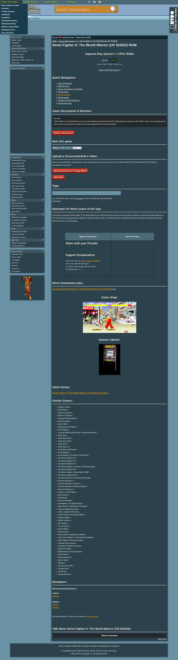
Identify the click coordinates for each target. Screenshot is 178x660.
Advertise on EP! (17, 254)
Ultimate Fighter (64, 518)
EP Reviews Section (18, 183)
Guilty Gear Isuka (65, 438)
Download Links (64, 95)
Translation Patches (9, 21)
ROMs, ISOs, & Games (20, 51)
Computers (5, 18)
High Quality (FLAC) (18, 206)
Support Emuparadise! (19, 243)
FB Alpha (55, 605)
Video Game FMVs (18, 223)
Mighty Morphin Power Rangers (70, 552)
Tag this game (63, 92)
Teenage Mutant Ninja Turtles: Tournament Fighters (78, 433)
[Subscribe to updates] (99, 2)
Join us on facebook (18, 169)
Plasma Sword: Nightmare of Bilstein (72, 535)
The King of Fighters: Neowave (70, 546)
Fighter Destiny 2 (65, 520)
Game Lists (15, 63)
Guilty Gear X (63, 444)
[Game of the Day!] (173, 20)
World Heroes (64, 532)
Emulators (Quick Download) (69, 100)
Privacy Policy (16, 257)
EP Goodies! (16, 271)
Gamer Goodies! (51, 2)
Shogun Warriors (65, 557)
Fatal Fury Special (65, 413)
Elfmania (62, 563)
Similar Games (63, 98)
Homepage (15, 43)
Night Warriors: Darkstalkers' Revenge (73, 506)
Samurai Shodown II (66, 489)
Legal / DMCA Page (110, 651)
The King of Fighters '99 (67, 469)
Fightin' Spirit (63, 560)
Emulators (94, 646)
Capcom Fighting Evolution (69, 509)
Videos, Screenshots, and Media (70, 89)
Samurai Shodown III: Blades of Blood (73, 486)
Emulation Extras (8, 30)
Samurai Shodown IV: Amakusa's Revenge (75, 478)
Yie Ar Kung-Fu (64, 526)
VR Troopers (63, 523)
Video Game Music (18, 57)
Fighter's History (64, 407)
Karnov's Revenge (65, 501)
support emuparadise (91, 261)
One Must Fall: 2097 (66, 566)
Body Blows (63, 498)
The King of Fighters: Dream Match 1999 (74, 472)
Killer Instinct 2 (64, 495)
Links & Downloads (18, 166)
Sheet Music (16, 211)
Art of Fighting (64, 430)
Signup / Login (16, 40)
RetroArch (55, 596)
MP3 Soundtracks (18, 203)
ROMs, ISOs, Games (10, 2)
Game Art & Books (18, 234)
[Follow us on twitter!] (94, 2)
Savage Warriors (65, 574)
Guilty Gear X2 (64, 447)
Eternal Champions (66, 416)
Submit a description (63, 133)
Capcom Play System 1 (67, 41)
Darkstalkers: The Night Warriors (71, 503)
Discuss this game (65, 103)
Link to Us (15, 263)
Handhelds (5, 15)
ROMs (54, 41)
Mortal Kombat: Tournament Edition (72, 515)
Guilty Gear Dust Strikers (68, 427)
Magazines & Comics (19, 237)
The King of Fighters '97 (67, 464)
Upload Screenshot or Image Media (70, 170)
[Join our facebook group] (89, 2)
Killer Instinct (63, 424)
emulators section (92, 616)
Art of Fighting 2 (64, 452)
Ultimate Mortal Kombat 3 (68, 418)
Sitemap (67, 646)
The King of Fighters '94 (67, 461)
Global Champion (65, 549)
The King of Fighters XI (67, 458)
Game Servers (17, 177)
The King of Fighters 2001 (68, 475)
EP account (78, 198)
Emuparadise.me (87, 654)
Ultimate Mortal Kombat (67, 543)
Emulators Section (18, 54)
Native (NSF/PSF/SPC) (19, 208)
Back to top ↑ (162, 639)
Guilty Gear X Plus (65, 441)
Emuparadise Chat (18, 163)
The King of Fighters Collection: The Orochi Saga (77, 467)
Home (61, 646)
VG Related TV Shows (19, 220)
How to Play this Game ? (109, 70)
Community (71, 2)
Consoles (5, 8)
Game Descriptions (65, 83)
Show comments (109, 635)
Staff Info (15, 265)
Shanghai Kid (64, 569)
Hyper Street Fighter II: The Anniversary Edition (76, 537)
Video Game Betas (8, 24)
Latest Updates (17, 46)
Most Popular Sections (10, 5)
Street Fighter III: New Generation (71, 540)
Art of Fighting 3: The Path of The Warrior (74, 455)
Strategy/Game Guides (19, 231)
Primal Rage (63, 410)
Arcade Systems (8, 11)
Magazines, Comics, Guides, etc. (23, 60)
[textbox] (86, 9)
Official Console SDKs (10, 27)
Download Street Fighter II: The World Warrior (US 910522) (81, 289)
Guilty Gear (63, 435)
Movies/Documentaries (19, 217)
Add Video (58, 177)
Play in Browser (7, 33)
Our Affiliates (16, 260)
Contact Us (15, 268)
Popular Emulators (30, 2)
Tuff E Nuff (62, 571)
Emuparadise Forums (19, 160)
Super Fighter (64, 529)
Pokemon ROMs (17, 197)
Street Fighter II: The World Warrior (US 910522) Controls (80, 393)
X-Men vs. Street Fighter (67, 492)
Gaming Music (104, 646)
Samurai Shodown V (66, 481)
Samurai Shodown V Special (69, 484)
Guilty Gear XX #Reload (67, 450)
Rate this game (63, 86)
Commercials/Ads (18, 226)
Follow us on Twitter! (18, 171)
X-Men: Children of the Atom (69, 512)
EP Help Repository (18, 246)
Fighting (113, 60)
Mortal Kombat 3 (65, 421)
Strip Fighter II (64, 554)
